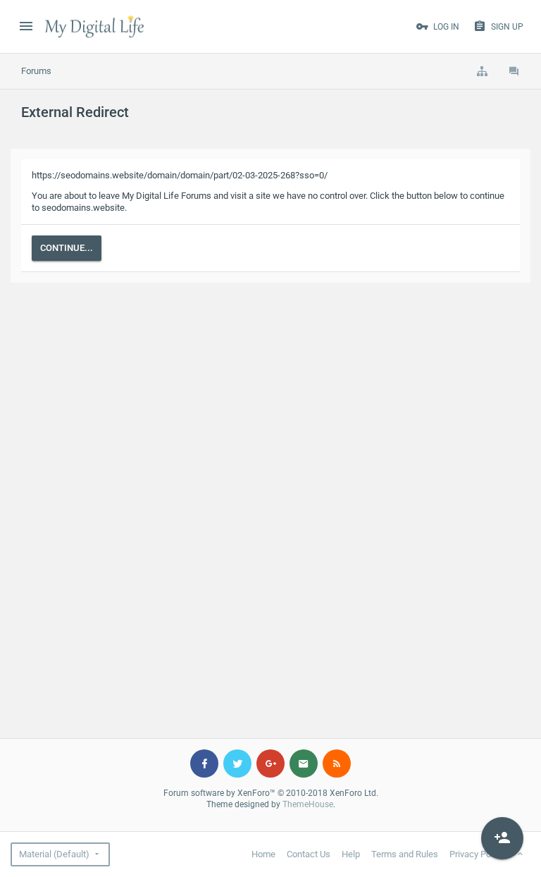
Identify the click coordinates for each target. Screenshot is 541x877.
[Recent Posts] (514, 71)
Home (263, 854)
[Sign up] (502, 838)
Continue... (66, 248)
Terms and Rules (404, 854)
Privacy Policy (476, 854)
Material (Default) (54, 854)
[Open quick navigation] (482, 71)
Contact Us (308, 854)
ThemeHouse (307, 804)
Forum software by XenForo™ (270, 793)
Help (351, 854)
